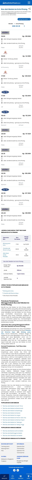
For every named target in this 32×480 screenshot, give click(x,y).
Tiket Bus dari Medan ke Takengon (12, 422)
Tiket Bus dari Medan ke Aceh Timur (12, 406)
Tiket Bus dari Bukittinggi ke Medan (12, 433)
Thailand (3, 461)
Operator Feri (20, 450)
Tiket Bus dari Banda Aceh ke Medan (12, 431)
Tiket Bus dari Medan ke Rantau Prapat (13, 420)
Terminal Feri (20, 453)
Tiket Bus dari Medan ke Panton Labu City (14, 417)
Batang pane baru (8, 291)
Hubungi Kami (5, 448)
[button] (4, 477)
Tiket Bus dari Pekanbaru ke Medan (12, 435)
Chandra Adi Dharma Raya (7, 249)
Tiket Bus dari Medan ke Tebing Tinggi (13, 424)
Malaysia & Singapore (7, 459)
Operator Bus (20, 446)
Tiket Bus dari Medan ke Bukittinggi (12, 410)
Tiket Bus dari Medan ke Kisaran (11, 413)
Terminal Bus (20, 448)
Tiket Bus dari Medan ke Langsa (11, 415)
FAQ (2, 450)
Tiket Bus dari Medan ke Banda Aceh (12, 408)
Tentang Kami (5, 446)
